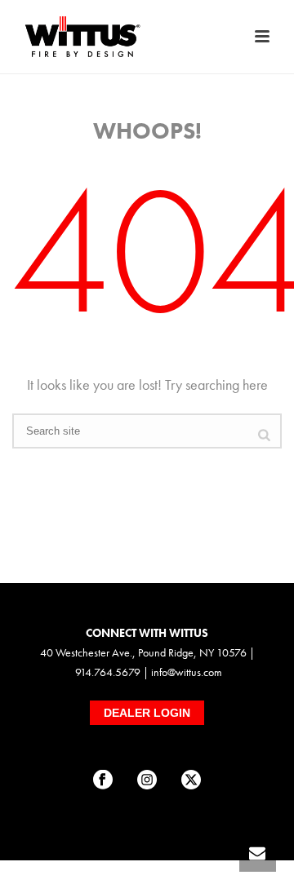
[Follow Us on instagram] (147, 780)
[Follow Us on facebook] (103, 780)
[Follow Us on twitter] (191, 780)
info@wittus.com (186, 672)
